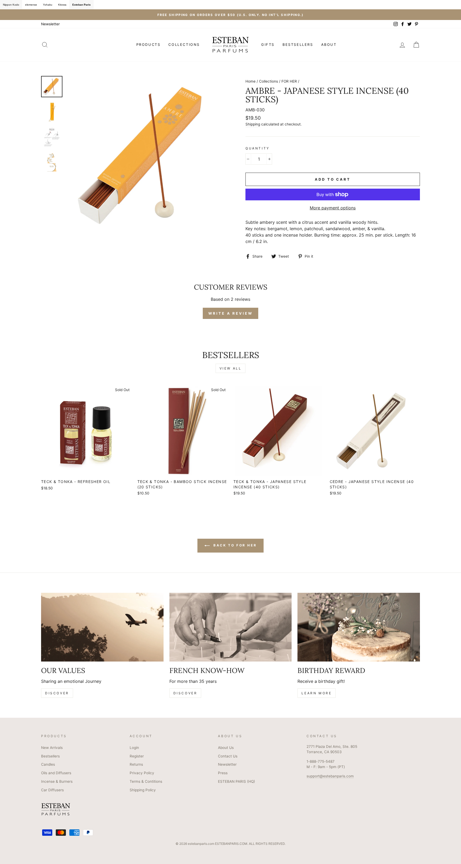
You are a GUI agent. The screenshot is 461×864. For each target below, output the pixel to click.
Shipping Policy (143, 790)
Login (134, 747)
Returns (136, 764)
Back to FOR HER (234, 545)
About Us (226, 747)
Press (223, 773)
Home (250, 81)
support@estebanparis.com (330, 776)
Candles (48, 764)
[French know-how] (230, 627)
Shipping (252, 124)
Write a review (230, 313)
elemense (31, 4)
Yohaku (47, 4)
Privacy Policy (142, 773)
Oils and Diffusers (56, 773)
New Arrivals (52, 747)
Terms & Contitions (146, 781)
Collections (268, 81)
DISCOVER (57, 693)
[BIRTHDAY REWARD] (358, 627)
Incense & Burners (57, 781)
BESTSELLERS (298, 44)
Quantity (257, 148)
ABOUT (329, 44)
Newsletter (50, 24)
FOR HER (289, 81)
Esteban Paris (81, 4)
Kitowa (62, 4)
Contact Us (227, 756)
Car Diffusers (52, 790)
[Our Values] (102, 627)
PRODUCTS (148, 44)
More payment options (333, 207)
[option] (230, 14)
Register (137, 756)
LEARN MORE (316, 693)
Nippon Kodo (11, 4)
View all (231, 368)
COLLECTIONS (184, 44)
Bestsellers (50, 756)
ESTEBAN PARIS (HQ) (236, 781)
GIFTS (268, 44)
